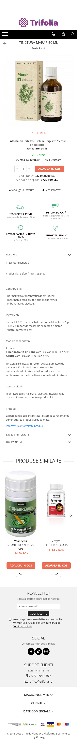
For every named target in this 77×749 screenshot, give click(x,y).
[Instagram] (46, 651)
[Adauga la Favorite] (20, 574)
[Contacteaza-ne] (53, 34)
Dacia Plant (38, 48)
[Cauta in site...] (72, 34)
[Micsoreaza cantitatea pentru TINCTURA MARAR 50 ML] (17, 169)
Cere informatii (53, 190)
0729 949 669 (41, 676)
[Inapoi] (3, 43)
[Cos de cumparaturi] (63, 34)
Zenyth (56, 541)
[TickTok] (38, 651)
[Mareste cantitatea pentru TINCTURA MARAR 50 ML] (29, 169)
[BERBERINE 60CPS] (56, 503)
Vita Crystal (20, 541)
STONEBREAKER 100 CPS (21, 546)
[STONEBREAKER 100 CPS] (21, 504)
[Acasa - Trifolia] (38, 22)
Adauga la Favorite (22, 190)
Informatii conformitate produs (24, 426)
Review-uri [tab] (14, 441)
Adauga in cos (49, 169)
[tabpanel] (38, 91)
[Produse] (5, 35)
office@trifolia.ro (41, 681)
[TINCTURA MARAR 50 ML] (38, 91)
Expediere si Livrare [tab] (17, 434)
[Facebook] (31, 651)
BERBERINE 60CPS (56, 545)
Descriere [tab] (11, 254)
